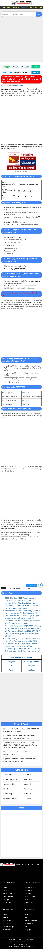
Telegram (11, 662)
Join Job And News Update (21, 657)
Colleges (6, 900)
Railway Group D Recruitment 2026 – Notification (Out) (17, 753)
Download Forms (30, 920)
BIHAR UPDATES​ (10, 779)
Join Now (35, 67)
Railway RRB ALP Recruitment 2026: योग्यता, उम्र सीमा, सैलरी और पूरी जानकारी (21, 730)
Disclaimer (30, 939)
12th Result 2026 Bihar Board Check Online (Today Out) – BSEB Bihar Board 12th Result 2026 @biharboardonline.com (21, 605)
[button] (40, 585)
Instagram (32, 666)
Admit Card (33, 7)
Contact (37, 864)
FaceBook (11, 666)
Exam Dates (7, 893)
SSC (26, 917)
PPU (26, 927)
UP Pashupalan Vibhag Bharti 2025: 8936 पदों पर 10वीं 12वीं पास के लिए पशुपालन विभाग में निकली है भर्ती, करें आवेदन (22, 633)
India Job (6, 887)
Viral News (28, 798)
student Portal (29, 794)
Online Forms (8, 896)
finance (27, 900)
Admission (16, 7)
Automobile (28, 893)
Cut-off (5, 890)
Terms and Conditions (21, 944)
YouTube (31, 670)
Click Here (25, 392)
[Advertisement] (21, 40)
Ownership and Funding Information (21, 947)
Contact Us (21, 939)
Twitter (11, 670)
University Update (10, 798)
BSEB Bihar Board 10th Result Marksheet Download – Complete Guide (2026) (18, 737)
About (24, 864)
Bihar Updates (29, 896)
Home (3, 7)
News (5, 914)
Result (9, 7)
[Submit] (39, 14)
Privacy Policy (15, 942)
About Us (12, 939)
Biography (6, 929)
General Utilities (14, 588)
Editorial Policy (27, 942)
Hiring (30, 864)
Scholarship (7, 794)
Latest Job (24, 7)
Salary (26, 914)
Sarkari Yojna (28, 789)
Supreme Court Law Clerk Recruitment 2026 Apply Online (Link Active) (19, 760)
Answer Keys (8, 903)
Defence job (28, 779)
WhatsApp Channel (31, 662)
